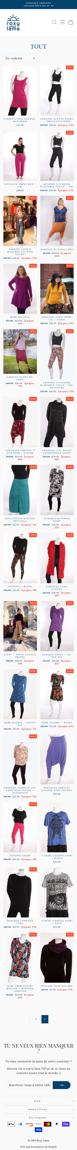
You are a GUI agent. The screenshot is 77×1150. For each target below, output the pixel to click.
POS (22, 1146)
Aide (37, 1101)
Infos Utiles (37, 1109)
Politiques (37, 1117)
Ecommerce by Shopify (44, 1146)
